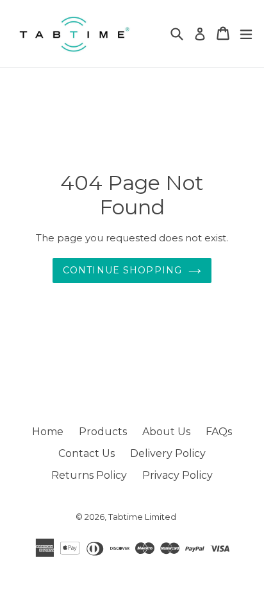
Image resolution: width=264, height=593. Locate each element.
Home (47, 431)
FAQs (219, 431)
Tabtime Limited (142, 516)
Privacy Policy (177, 475)
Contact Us (86, 453)
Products (103, 431)
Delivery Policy (168, 453)
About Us (166, 431)
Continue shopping (122, 270)
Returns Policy (89, 475)
